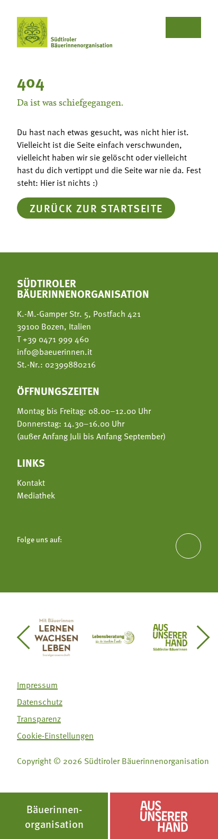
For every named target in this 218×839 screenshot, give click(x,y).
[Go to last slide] (28, 637)
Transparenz (39, 718)
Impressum (37, 684)
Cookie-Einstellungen (55, 735)
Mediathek (36, 495)
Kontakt (31, 482)
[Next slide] (198, 637)
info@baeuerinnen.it (54, 351)
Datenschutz (39, 701)
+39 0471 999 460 (55, 339)
